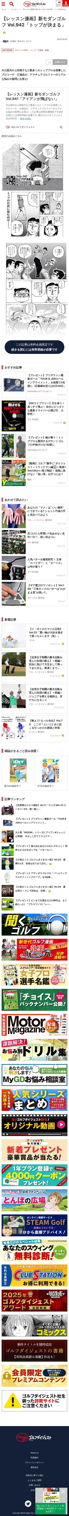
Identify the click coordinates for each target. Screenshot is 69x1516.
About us (35, 1453)
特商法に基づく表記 (34, 1475)
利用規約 (34, 1457)
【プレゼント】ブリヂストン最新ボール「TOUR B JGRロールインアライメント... (40, 820)
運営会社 (34, 1467)
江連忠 (40, 50)
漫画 (47, 50)
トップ (33, 50)
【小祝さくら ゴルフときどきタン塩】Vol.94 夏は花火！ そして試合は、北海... (40, 888)
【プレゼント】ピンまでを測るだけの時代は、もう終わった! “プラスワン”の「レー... (41, 902)
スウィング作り (22, 50)
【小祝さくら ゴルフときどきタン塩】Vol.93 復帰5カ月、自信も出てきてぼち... (40, 861)
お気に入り (60, 62)
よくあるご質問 (34, 1480)
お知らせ (34, 1490)
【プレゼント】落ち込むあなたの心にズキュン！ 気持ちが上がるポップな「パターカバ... (41, 848)
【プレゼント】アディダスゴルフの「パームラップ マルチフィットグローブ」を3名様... (41, 875)
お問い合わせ (34, 1485)
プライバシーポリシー (34, 1462)
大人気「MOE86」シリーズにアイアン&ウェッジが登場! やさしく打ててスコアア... (40, 834)
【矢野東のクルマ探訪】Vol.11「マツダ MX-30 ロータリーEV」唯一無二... (40, 807)
